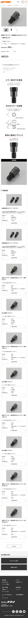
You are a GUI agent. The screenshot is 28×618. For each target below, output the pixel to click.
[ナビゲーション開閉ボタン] (26, 1)
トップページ (3, 5)
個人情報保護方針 (19, 594)
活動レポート (5, 589)
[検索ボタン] (22, 1)
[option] (14, 17)
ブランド (18, 580)
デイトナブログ (5, 591)
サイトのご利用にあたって (7, 595)
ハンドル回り (15, 5)
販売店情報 (18, 587)
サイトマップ (5, 598)
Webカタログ (5, 582)
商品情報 (9, 5)
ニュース (18, 589)
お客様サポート (19, 582)
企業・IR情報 (5, 587)
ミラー (21, 5)
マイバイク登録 (5, 584)
